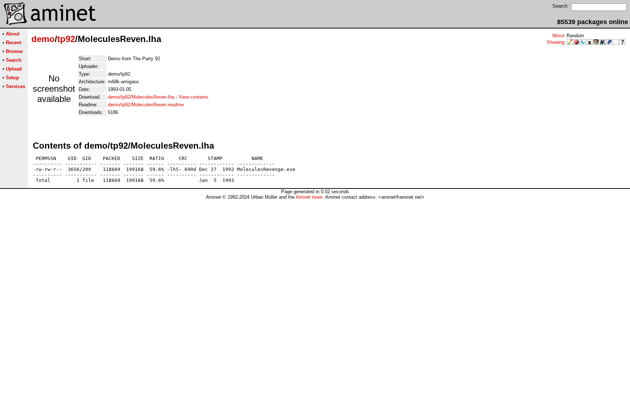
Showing (555, 42)
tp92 (66, 39)
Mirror (558, 35)
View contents (194, 97)
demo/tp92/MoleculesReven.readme (146, 104)
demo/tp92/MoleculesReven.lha (141, 97)
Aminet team (309, 197)
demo (43, 39)
